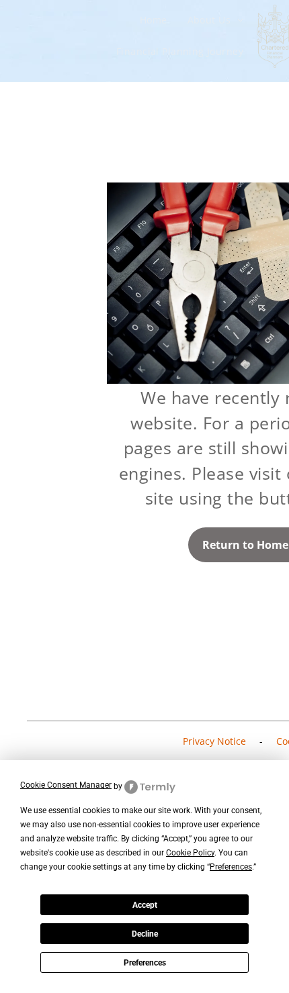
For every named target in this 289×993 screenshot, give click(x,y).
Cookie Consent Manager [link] (66, 785)
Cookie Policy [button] (190, 852)
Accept (144, 905)
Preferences (145, 963)
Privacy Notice (214, 741)
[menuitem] (153, 21)
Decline (145, 934)
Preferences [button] (231, 867)
